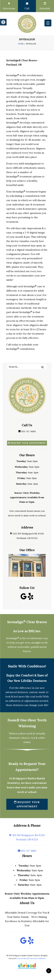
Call (27, 8)
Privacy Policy (21, 958)
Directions (9, 8)
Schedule (45, 8)
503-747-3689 (28, 431)
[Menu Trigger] (47, 22)
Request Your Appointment (28, 443)
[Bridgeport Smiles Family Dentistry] (27, 23)
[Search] (27, 367)
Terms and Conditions (37, 958)
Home (21, 44)
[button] (3, 22)
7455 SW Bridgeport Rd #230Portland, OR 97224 (28, 837)
